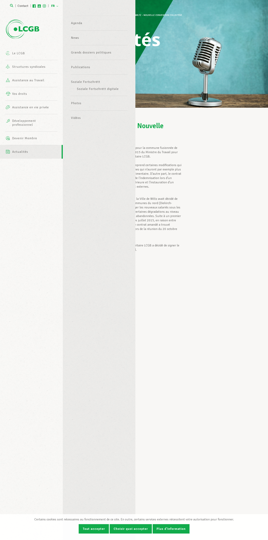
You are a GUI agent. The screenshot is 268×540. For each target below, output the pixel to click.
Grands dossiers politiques (91, 52)
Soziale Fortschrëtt (85, 82)
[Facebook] (34, 5)
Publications (80, 67)
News (75, 38)
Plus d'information (171, 529)
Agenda (76, 23)
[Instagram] (44, 5)
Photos (76, 103)
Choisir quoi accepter (131, 529)
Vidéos (76, 118)
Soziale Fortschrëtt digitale (98, 89)
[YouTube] (39, 5)
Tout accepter (94, 529)
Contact (22, 6)
